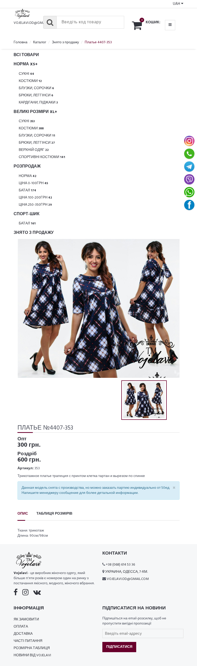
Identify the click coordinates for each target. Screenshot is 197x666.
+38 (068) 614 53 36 (120, 565)
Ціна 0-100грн (33, 183)
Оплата (21, 627)
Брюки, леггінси (36, 95)
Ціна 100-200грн (35, 198)
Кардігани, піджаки (38, 103)
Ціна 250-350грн (35, 205)
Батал (27, 190)
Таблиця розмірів (54, 514)
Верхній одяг (34, 150)
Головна (20, 42)
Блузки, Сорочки (36, 88)
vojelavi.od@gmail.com (35, 23)
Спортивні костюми (42, 157)
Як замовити (26, 619)
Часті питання (28, 641)
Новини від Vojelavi (32, 655)
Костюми (30, 81)
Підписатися (119, 647)
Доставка (23, 634)
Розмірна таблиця (32, 648)
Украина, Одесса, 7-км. (126, 572)
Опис (22, 514)
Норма (27, 176)
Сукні (26, 74)
